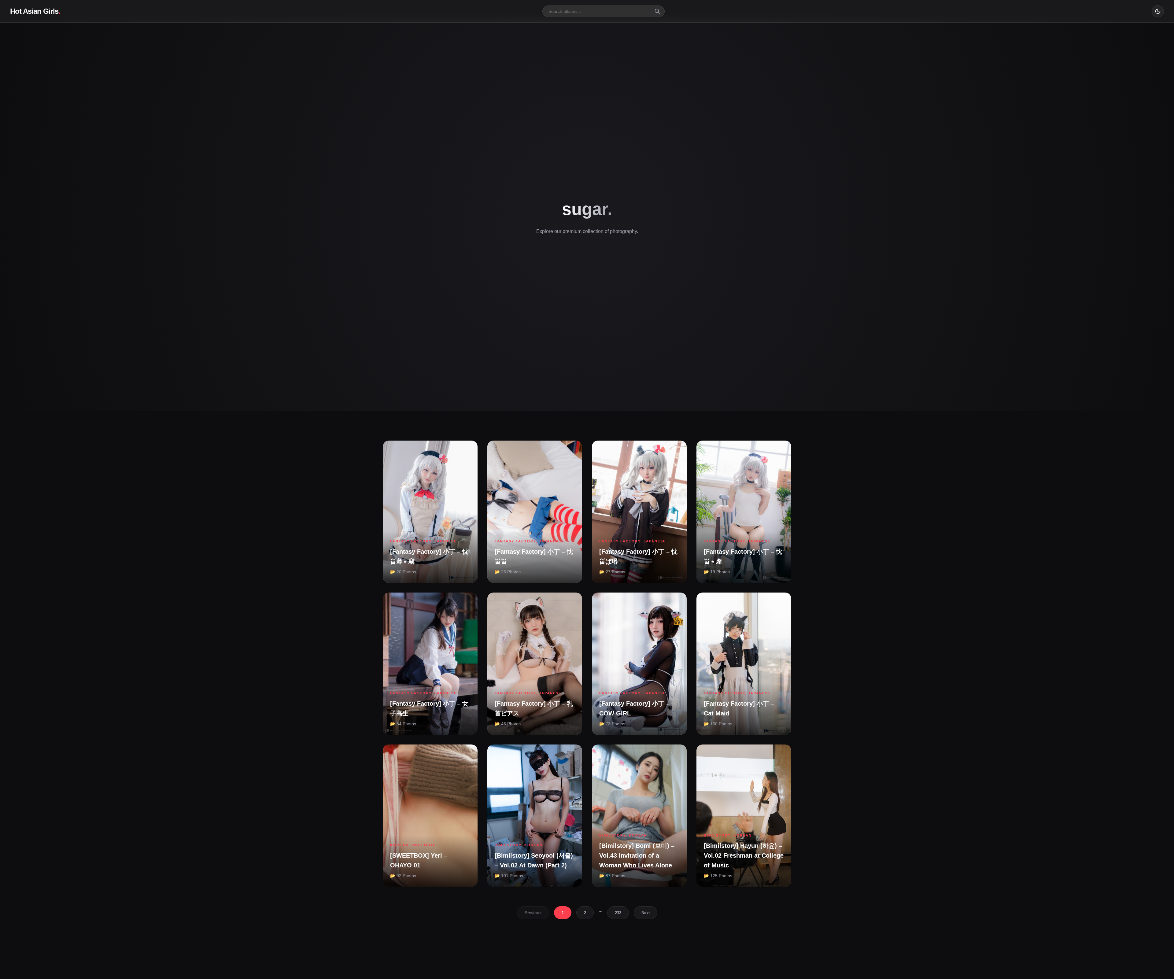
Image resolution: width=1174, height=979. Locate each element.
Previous (533, 913)
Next (645, 913)
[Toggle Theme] (1158, 11)
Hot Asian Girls (35, 11)
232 (618, 913)
